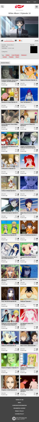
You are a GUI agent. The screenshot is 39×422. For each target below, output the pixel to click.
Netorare (23, 55)
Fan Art (32, 45)
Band (17, 57)
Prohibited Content (19, 408)
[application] (19, 27)
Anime (7, 55)
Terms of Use (19, 399)
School (5, 57)
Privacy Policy (19, 411)
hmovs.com (24, 417)
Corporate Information (19, 405)
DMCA (19, 402)
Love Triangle (15, 55)
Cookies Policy (19, 413)
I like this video (2, 40)
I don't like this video (15, 40)
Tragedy (11, 57)
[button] (19, 27)
